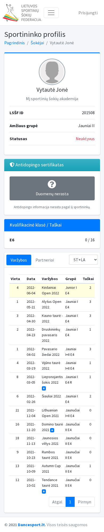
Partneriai (44, 260)
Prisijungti (88, 12)
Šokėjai (37, 42)
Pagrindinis (14, 42)
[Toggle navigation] (51, 12)
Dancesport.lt (31, 524)
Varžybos (19, 260)
